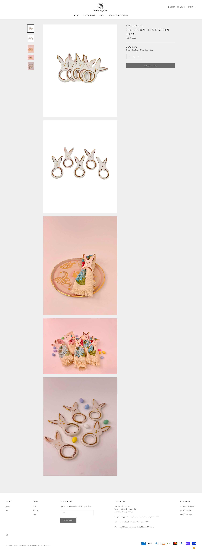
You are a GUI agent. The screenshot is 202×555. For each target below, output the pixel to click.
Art (7, 510)
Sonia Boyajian (134, 26)
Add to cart (150, 66)
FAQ (34, 506)
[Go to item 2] (30, 38)
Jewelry (8, 506)
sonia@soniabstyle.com (188, 506)
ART (102, 15)
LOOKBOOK (89, 15)
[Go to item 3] (30, 48)
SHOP (76, 15)
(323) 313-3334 (185, 510)
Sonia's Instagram (186, 514)
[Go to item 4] (30, 57)
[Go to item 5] (30, 66)
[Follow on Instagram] (7, 535)
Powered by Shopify (40, 545)
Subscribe (68, 520)
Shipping (36, 510)
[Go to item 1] (30, 28)
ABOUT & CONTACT (118, 15)
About (35, 514)
